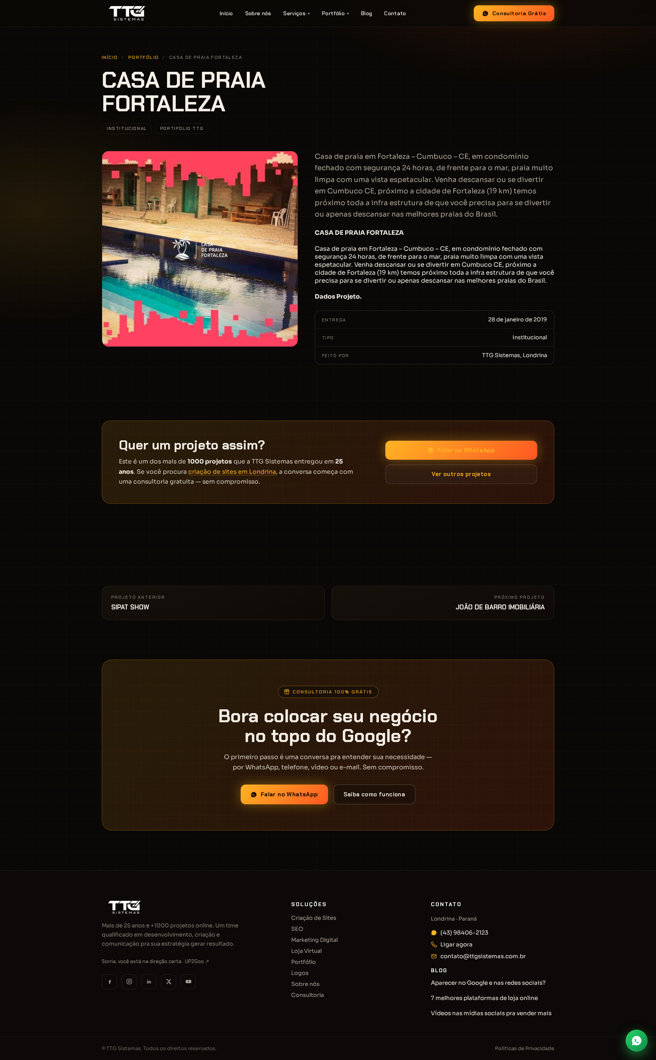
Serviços (296, 13)
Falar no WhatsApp (466, 450)
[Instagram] (129, 981)
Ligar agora (456, 944)
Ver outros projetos (461, 474)
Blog (366, 13)
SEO (297, 929)
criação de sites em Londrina (232, 472)
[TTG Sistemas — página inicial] (127, 13)
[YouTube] (188, 981)
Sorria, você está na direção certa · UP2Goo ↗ (155, 961)
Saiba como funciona (374, 794)
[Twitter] (168, 981)
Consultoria (307, 995)
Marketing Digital (314, 940)
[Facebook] (109, 981)
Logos (300, 973)
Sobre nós (258, 13)
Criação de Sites (313, 917)
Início (226, 13)
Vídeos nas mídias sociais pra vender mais (491, 1013)
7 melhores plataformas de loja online (484, 997)
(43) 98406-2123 (464, 932)
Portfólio (335, 13)
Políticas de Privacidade (524, 1048)
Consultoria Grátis (519, 13)
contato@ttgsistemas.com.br (483, 956)
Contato (395, 13)
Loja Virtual (306, 951)
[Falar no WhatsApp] (637, 1041)
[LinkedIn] (148, 981)
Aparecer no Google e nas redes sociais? (488, 982)
